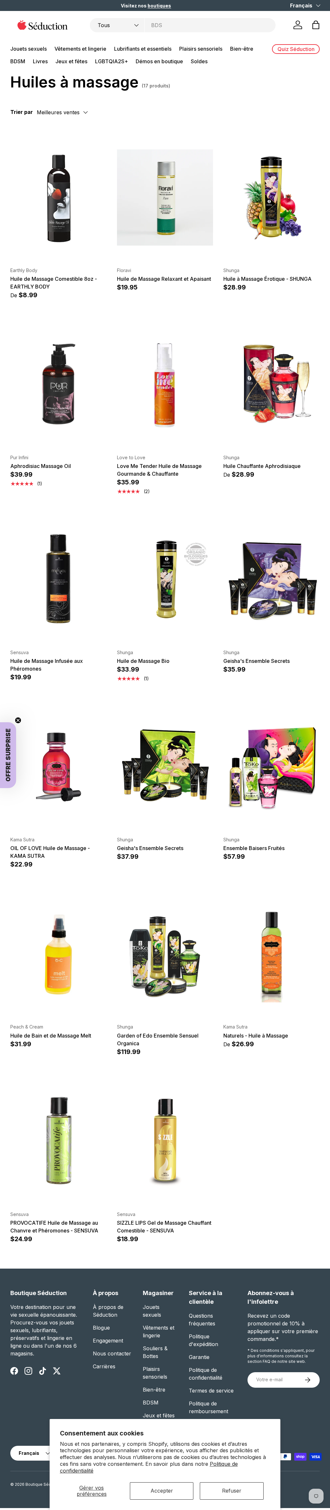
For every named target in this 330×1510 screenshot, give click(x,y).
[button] (196, 804)
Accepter (161, 1490)
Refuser (231, 1490)
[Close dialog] (306, 690)
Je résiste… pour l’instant (241, 850)
